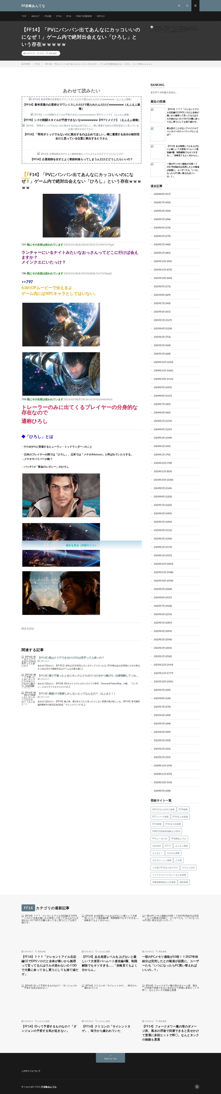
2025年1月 (159, 353)
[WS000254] (61, 394)
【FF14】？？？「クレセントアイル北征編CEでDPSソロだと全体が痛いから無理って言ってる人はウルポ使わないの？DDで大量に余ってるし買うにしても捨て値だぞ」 (183, 115)
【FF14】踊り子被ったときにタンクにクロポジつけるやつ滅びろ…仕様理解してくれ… (88, 675)
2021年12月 (160, 664)
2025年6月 (159, 311)
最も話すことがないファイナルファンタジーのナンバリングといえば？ (182, 131)
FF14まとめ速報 (180, 816)
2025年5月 (159, 320)
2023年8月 (159, 496)
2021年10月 (160, 681)
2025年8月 (159, 294)
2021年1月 (159, 757)
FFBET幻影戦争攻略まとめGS (166, 831)
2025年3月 (159, 336)
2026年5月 (159, 219)
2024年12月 (160, 362)
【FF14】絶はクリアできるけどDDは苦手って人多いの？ (71, 657)
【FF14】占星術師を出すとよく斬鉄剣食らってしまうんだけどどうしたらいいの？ (81, 159)
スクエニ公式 (188, 867)
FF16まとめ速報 (173, 824)
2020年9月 (159, 790)
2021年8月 (159, 698)
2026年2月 (159, 244)
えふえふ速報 (181, 845)
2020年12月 (160, 765)
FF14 (68, 16)
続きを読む (28, 628)
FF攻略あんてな (178, 838)
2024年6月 (159, 412)
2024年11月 (160, 370)
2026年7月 (159, 202)
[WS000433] (61, 516)
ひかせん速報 (173, 853)
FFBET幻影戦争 (84, 16)
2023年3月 (159, 538)
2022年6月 (159, 614)
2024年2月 (159, 446)
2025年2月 (159, 345)
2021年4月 (159, 731)
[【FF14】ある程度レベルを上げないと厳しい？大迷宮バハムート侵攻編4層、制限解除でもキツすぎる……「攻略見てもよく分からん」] (158, 152)
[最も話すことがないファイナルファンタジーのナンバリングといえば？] (158, 134)
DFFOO (101, 16)
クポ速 (178, 860)
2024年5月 (159, 420)
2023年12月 (160, 462)
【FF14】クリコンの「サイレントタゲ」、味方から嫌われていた (106, 1028)
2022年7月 (159, 605)
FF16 (58, 16)
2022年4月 (159, 631)
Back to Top (111, 1058)
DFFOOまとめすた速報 (163, 809)
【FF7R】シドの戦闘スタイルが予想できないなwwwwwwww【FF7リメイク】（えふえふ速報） (81, 120)
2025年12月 (160, 261)
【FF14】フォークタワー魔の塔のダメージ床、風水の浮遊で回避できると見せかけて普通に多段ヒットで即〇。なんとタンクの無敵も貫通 (170, 1032)
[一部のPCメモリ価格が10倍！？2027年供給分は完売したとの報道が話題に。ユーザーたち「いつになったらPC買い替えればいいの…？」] (158, 169)
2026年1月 (159, 252)
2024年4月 (159, 429)
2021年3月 (159, 740)
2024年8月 (159, 395)
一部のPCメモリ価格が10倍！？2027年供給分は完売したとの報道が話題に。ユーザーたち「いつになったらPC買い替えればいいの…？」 (183, 170)
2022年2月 (159, 647)
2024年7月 (159, 404)
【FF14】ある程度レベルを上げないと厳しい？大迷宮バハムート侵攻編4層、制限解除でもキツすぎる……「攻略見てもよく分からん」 (110, 963)
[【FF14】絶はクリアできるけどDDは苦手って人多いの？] (29, 663)
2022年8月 (159, 597)
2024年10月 (160, 378)
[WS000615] (61, 613)
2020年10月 (160, 782)
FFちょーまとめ (159, 838)
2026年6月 (159, 210)
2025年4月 (159, 328)
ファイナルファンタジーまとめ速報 (169, 875)
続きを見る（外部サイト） (81, 545)
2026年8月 (159, 194)
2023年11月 (160, 471)
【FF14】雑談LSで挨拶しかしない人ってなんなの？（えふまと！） (77, 693)
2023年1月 (159, 555)
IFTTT (168, 845)
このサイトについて (31, 1071)
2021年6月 (159, 715)
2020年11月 (160, 773)
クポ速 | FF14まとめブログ (165, 867)
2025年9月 (159, 286)
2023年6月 (159, 513)
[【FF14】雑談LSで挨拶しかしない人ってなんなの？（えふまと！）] (29, 699)
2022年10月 (160, 580)
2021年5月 (159, 723)
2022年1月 (159, 656)
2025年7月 (159, 303)
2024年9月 (159, 387)
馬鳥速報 (53, 53)
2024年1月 (159, 454)
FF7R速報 (183, 809)
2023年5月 (159, 521)
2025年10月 (160, 278)
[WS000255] (81, 236)
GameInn (156, 845)
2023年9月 (159, 488)
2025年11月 (160, 269)
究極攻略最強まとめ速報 (164, 882)
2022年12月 (160, 563)
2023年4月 (159, 530)
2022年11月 (160, 572)
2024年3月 (159, 437)
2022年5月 (159, 622)
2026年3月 (159, 236)
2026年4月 (159, 227)
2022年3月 (159, 639)
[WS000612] (61, 565)
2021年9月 (159, 689)
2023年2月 (159, 547)
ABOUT (35, 16)
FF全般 (48, 16)
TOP (24, 16)
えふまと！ (157, 853)
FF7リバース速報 (160, 816)
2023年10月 (160, 479)
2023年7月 (159, 505)
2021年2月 (159, 748)
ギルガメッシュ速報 (161, 860)
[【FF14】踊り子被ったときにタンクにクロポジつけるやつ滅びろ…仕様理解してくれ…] (29, 681)
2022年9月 (159, 589)
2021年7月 (159, 706)
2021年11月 (160, 673)
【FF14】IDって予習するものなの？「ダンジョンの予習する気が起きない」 (49, 1028)
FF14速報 (156, 824)
